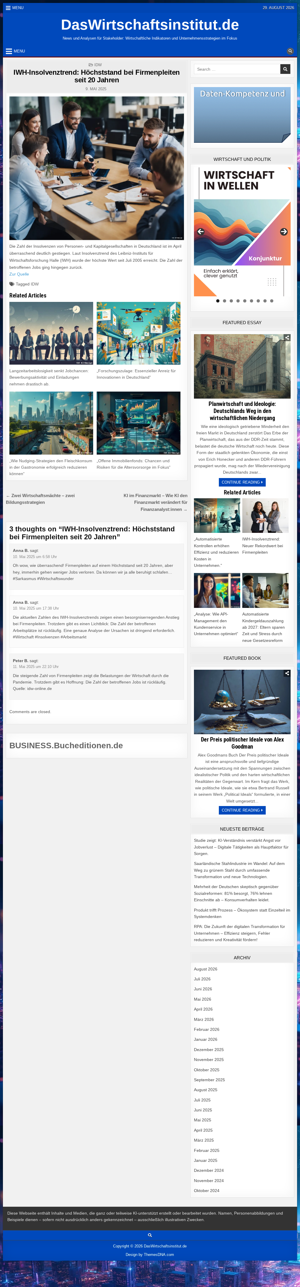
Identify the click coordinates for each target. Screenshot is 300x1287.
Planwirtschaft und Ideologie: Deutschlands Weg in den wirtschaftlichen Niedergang (242, 410)
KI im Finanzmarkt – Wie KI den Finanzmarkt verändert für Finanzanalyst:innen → (156, 502)
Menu (17, 8)
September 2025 (209, 1079)
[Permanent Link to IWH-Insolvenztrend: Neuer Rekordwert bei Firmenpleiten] (265, 515)
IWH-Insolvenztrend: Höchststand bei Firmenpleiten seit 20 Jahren (96, 76)
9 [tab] (271, 300)
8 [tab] (265, 300)
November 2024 (209, 1180)
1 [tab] (217, 300)
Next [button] (284, 232)
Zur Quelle (19, 274)
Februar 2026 (206, 1029)
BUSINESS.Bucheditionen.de (66, 745)
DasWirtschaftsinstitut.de (150, 24)
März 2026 (204, 1019)
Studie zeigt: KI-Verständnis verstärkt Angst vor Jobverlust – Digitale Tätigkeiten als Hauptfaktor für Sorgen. (241, 847)
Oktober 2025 (206, 1069)
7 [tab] (258, 300)
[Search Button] (290, 51)
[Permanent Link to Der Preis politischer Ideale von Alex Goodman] (242, 702)
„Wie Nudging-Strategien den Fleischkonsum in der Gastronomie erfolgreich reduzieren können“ (50, 467)
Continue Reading (244, 483)
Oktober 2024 (206, 1190)
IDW (98, 65)
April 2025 (203, 1130)
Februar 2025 (206, 1150)
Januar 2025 (205, 1160)
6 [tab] (251, 300)
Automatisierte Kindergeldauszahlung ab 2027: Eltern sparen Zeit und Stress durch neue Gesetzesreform (263, 627)
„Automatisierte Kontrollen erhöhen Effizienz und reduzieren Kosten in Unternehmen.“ (216, 552)
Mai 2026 (202, 999)
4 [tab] (238, 300)
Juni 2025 (203, 1110)
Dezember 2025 (209, 1049)
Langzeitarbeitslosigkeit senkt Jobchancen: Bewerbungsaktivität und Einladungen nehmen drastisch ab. (49, 377)
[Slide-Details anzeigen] (242, 231)
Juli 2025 (202, 1100)
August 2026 (205, 969)
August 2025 (205, 1089)
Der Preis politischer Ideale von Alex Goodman (242, 743)
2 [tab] (224, 300)
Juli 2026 (202, 979)
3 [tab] (231, 300)
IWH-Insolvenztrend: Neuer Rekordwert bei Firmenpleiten (262, 546)
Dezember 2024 (209, 1170)
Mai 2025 (202, 1120)
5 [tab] (244, 300)
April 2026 (203, 1009)
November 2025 (209, 1059)
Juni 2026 (203, 989)
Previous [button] (200, 232)
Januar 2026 (205, 1039)
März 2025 (204, 1140)
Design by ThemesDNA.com (150, 1254)
